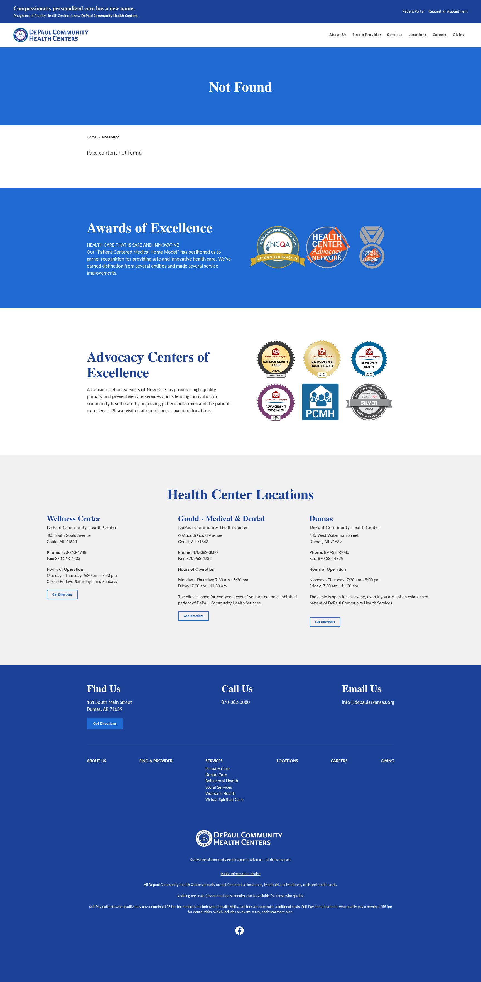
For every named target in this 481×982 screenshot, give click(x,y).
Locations (287, 761)
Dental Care (216, 775)
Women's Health (220, 794)
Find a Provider (156, 761)
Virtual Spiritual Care (224, 800)
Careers (339, 761)
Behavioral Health (221, 781)
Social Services (218, 787)
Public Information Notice (241, 874)
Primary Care (217, 769)
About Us (96, 761)
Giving (387, 761)
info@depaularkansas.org (368, 702)
